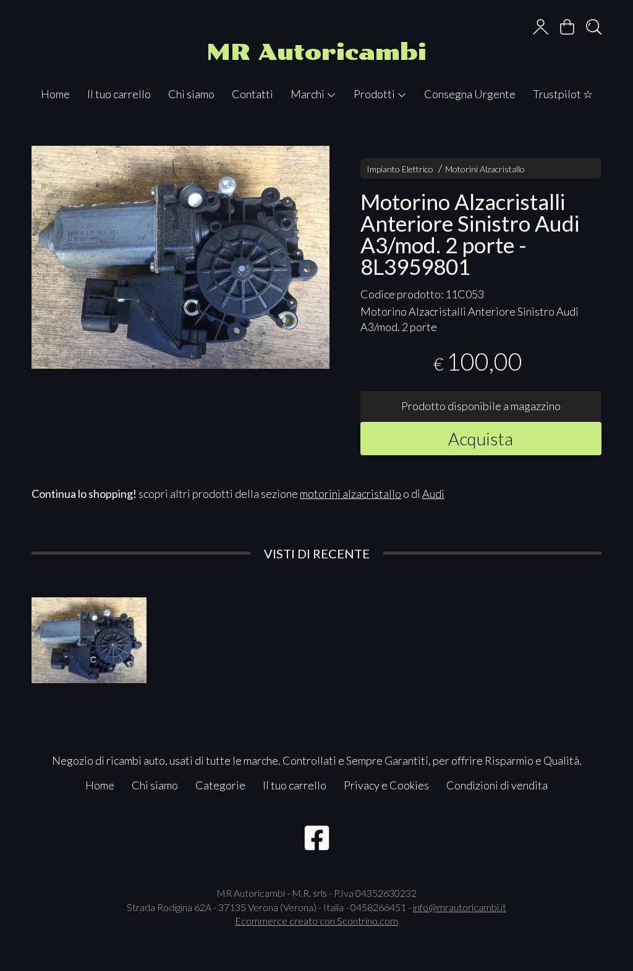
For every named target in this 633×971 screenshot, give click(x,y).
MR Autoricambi (316, 52)
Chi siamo (191, 94)
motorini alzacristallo (350, 493)
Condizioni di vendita (497, 785)
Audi (433, 493)
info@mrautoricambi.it (459, 907)
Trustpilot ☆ (563, 94)
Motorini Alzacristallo (485, 169)
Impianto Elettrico (400, 169)
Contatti (252, 94)
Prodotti (375, 94)
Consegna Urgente (470, 94)
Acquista (480, 438)
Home (55, 94)
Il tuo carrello (119, 94)
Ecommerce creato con (316, 921)
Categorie (220, 785)
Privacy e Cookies (386, 785)
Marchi (308, 94)
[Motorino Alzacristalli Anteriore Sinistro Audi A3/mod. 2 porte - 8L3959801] (180, 257)
